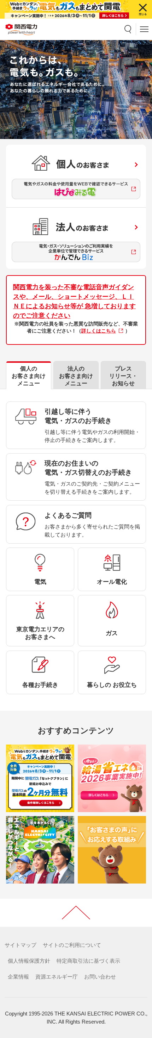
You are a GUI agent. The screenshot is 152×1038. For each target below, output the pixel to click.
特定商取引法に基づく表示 (88, 961)
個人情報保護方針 (29, 961)
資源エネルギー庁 (56, 977)
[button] (128, 29)
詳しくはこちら (98, 331)
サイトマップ (20, 945)
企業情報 (18, 977)
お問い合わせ (100, 977)
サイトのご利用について (72, 945)
